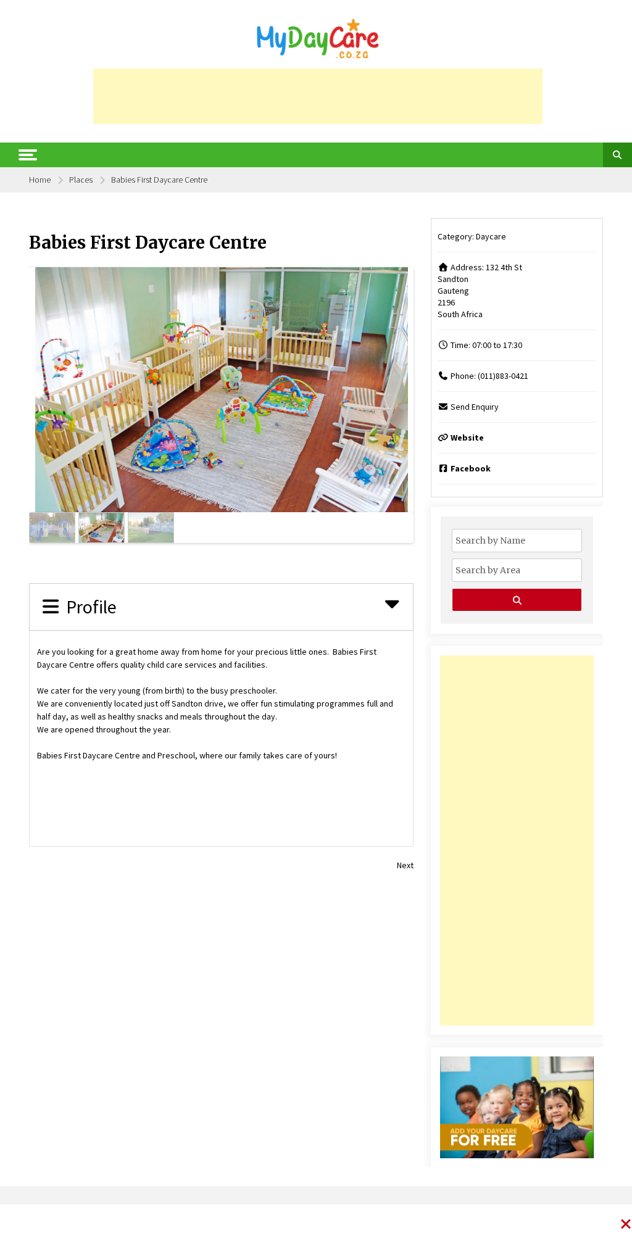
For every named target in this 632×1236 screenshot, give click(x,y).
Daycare (491, 236)
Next (402, 387)
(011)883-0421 (503, 375)
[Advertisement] (318, 96)
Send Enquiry (475, 406)
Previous (40, 387)
